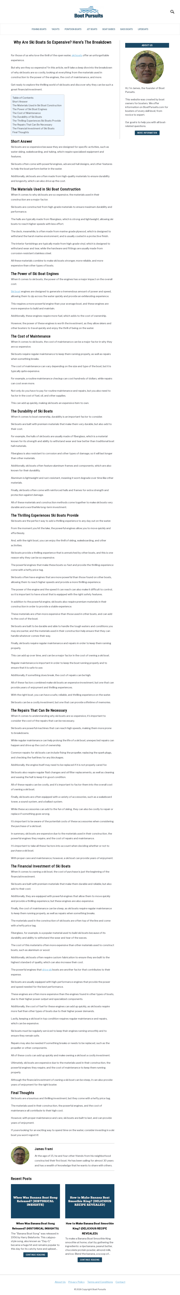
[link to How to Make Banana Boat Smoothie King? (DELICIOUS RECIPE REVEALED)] (89, 1201)
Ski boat (15, 291)
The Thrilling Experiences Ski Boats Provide (36, 120)
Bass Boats (126, 29)
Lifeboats (143, 29)
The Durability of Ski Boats (27, 116)
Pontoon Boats (73, 29)
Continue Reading (35, 1255)
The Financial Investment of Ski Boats (33, 128)
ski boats (77, 55)
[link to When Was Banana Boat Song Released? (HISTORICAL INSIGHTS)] (35, 1201)
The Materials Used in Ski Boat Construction (37, 105)
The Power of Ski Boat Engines (29, 109)
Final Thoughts (20, 132)
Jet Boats (92, 29)
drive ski (47, 969)
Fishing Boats (39, 29)
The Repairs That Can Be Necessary (32, 124)
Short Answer (20, 101)
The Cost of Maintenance (26, 113)
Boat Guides (109, 29)
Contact (120, 1282)
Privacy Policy (76, 1282)
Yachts (55, 29)
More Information (147, 133)
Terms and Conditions (100, 1282)
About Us (60, 1282)
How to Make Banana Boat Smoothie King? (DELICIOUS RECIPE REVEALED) (90, 1228)
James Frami (44, 1149)
